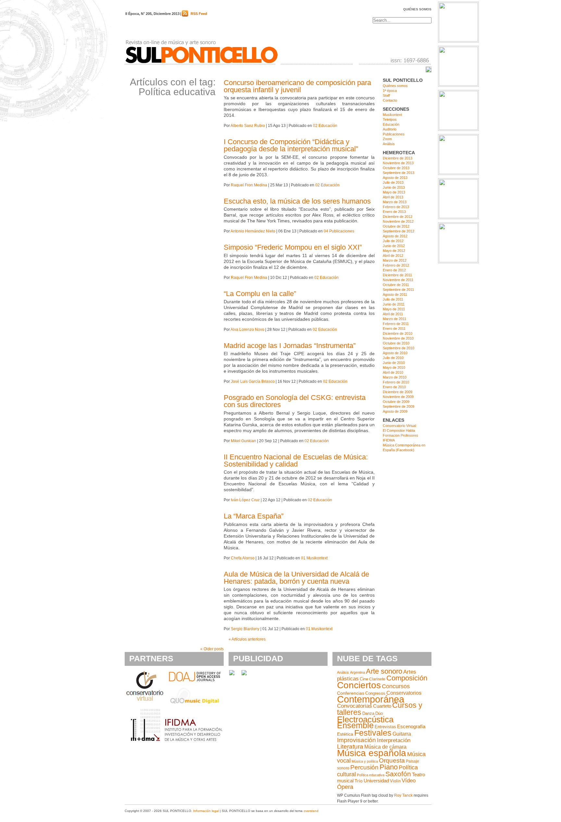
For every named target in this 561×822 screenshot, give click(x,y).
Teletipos (390, 119)
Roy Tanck (403, 795)
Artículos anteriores (247, 639)
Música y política (365, 761)
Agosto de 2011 (395, 294)
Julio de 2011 (393, 299)
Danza (368, 713)
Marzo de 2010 (394, 377)
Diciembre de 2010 (397, 333)
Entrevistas (385, 727)
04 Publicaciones (339, 231)
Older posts (212, 649)
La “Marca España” (253, 516)
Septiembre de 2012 (398, 231)
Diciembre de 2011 (397, 275)
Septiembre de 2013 (398, 173)
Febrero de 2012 (396, 265)
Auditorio (389, 129)
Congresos (375, 693)
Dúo (379, 713)
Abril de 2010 (393, 372)
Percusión (364, 767)
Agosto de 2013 (395, 178)
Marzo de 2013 (394, 202)
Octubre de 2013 (396, 168)
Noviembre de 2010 (398, 338)
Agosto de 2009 (395, 411)
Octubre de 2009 (396, 402)
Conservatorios (403, 693)
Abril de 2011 (393, 314)
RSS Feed (199, 14)
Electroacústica (365, 719)
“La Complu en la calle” (260, 294)
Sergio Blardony (245, 629)
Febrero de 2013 (396, 207)
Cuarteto (382, 706)
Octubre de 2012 (396, 226)
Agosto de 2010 (395, 353)
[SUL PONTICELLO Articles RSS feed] (185, 15)
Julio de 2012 (393, 241)
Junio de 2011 (394, 304)
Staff (386, 95)
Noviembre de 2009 (398, 397)
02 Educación (325, 125)
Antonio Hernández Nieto (253, 231)
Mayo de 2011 (394, 309)
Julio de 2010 (393, 358)
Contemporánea (370, 699)
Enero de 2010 (394, 387)
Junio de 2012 (394, 246)
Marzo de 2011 (394, 319)
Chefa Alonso (243, 558)
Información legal (206, 811)
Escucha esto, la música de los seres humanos (297, 201)
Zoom (387, 139)
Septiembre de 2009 (398, 406)
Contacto (390, 100)
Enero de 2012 (394, 270)
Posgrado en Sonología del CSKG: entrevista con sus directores (295, 401)
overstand (311, 811)
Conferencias (350, 693)
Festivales (373, 732)
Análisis (389, 144)
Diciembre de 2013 (397, 158)
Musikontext (392, 115)
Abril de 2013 (393, 197)
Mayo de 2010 (394, 367)
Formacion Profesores (400, 435)
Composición (406, 678)
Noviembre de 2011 (398, 280)
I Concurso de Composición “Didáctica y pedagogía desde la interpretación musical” (291, 145)
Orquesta (392, 760)
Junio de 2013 (394, 187)
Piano (389, 767)
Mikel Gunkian (243, 441)
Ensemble (355, 725)
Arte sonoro (384, 671)
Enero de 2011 (394, 328)
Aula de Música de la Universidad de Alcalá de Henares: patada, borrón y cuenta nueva (296, 577)
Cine (364, 679)
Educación (391, 124)
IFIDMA (389, 440)
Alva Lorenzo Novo (247, 329)
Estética (345, 734)
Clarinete (377, 679)
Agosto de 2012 (395, 236)
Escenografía (411, 726)
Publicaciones (394, 134)
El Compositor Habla (399, 430)
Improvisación (356, 740)
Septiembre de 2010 (398, 348)
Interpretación (393, 740)
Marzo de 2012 (394, 260)
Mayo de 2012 (394, 251)
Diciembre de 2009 (397, 392)
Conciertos (359, 685)
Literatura (350, 746)
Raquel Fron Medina (249, 185)
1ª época (390, 91)
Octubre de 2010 (396, 343)
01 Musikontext (314, 558)
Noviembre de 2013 (398, 163)
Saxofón (398, 774)
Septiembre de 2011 (398, 290)
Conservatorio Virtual (399, 426)
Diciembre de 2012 (397, 216)
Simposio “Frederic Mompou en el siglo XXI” (293, 247)
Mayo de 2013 (394, 192)
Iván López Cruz (245, 500)
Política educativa (370, 775)
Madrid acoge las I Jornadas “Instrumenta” (289, 346)
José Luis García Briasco (253, 381)
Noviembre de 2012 (398, 221)
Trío (359, 780)
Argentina (357, 672)
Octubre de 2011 (396, 285)
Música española (371, 753)
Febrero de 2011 (396, 324)
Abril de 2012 (393, 255)
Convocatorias (354, 706)
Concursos (396, 686)
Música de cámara (385, 747)
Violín (395, 780)
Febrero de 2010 (396, 382)
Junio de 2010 (394, 363)
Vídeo (409, 781)
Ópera (345, 787)
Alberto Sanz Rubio (248, 125)
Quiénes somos (417, 9)
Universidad (376, 780)
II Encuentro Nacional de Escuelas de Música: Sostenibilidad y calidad (296, 460)
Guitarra (402, 734)
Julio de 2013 (393, 182)
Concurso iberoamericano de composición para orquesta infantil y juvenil (297, 86)
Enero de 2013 (394, 212)
